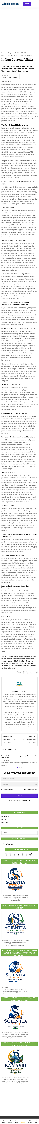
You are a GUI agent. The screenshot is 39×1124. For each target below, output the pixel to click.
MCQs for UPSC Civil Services (11, 663)
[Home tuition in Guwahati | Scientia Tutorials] (10, 4)
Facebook (6, 854)
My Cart (4, 819)
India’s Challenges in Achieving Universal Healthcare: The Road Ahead (19, 756)
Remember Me (8, 789)
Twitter (10, 854)
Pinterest (22, 854)
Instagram (26, 854)
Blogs (9, 53)
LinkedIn (18, 854)
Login (27, 4)
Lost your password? (30, 789)
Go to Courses (8, 844)
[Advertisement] (19, 27)
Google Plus (14, 854)
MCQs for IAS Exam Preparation (23, 661)
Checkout (4, 822)
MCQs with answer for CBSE (21, 666)
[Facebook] (23, 672)
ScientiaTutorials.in (19, 691)
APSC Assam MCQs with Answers (16, 656)
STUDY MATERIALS (20, 53)
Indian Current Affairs (26, 55)
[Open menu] (36, 4)
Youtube (30, 854)
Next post (32, 737)
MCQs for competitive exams (18, 659)
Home (3, 53)
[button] (17, 767)
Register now (26, 801)
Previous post (7, 737)
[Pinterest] (31, 672)
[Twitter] (27, 672)
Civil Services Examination (9, 55)
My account (5, 817)
